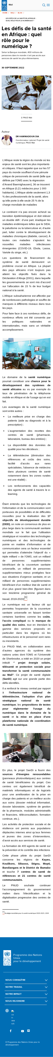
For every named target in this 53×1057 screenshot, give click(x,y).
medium (28, 1030)
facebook (10, 1030)
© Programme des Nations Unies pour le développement (22, 1043)
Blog (20, 13)
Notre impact (13, 993)
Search (44, 5)
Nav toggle (48, 5)
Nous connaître (15, 979)
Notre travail (13, 986)
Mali (11, 4)
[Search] (13, 1017)
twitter (16, 1030)
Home (4, 13)
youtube (22, 1030)
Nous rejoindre (15, 1001)
